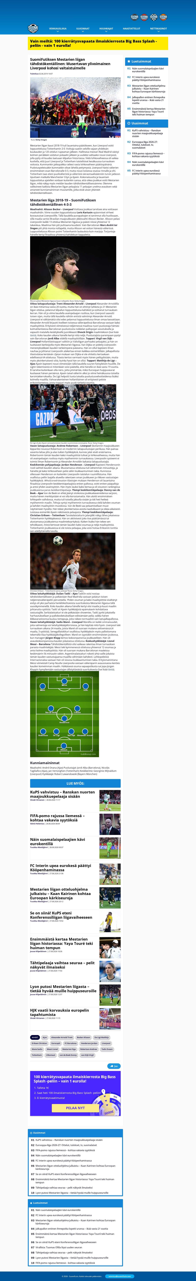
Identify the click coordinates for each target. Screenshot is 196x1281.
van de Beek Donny (68, 1055)
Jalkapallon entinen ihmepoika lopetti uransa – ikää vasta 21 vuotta (72, 1228)
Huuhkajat (106, 28)
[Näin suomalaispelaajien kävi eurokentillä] (110, 848)
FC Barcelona (70, 1043)
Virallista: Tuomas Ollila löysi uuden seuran (59, 1247)
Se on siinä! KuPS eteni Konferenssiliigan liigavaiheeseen (61, 915)
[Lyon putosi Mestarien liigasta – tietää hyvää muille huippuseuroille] (110, 995)
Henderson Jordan (89, 1043)
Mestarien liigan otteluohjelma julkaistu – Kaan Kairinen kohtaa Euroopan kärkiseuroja (60, 893)
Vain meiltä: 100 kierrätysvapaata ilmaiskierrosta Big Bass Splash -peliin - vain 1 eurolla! (93, 43)
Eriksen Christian (39, 1043)
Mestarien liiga (69, 1049)
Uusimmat (39, 1132)
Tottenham (37, 1055)
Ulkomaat (82, 28)
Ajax (45, 1037)
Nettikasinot (158, 28)
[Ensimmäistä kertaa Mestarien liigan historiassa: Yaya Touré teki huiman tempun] (110, 947)
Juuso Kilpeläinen (38, 951)
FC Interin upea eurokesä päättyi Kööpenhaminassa (60, 867)
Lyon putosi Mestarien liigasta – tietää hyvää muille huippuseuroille (63, 988)
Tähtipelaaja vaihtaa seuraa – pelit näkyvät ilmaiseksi (62, 965)
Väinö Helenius (37, 823)
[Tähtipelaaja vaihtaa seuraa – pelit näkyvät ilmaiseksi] (110, 971)
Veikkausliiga (57, 28)
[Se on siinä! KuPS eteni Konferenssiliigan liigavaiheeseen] (110, 921)
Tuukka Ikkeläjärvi (39, 847)
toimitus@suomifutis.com (120, 1276)
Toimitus (34, 73)
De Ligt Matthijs (102, 1037)
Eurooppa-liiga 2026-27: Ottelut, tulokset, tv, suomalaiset (66, 1145)
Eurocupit (56, 1043)
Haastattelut (131, 28)
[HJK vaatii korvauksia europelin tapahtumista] (110, 1018)
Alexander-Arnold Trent (61, 1037)
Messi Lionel (52, 1049)
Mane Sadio (37, 1049)
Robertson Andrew (88, 1049)
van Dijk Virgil (87, 1055)
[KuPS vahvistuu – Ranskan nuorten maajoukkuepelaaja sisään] (110, 800)
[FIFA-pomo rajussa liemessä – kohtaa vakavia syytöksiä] (110, 824)
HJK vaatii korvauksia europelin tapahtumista (59, 1012)
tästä (33, 335)
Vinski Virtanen (37, 800)
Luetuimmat (40, 1202)
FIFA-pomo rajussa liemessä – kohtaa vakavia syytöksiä (57, 818)
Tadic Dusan (107, 1049)
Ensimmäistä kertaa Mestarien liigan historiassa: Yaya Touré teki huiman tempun (61, 943)
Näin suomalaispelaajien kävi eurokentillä (57, 841)
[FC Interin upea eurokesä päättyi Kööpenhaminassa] (110, 874)
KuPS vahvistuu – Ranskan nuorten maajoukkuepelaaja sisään (62, 794)
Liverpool (106, 1043)
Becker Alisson (83, 1037)
